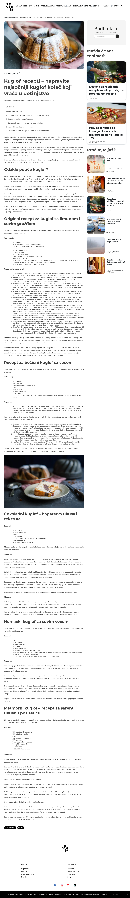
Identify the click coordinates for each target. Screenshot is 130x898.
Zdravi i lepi (21, 6)
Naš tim (24, 877)
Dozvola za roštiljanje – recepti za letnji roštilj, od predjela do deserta (106, 90)
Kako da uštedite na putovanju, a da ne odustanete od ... (115, 181)
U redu (115, 895)
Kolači (16, 73)
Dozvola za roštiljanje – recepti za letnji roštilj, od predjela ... (115, 202)
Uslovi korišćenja (27, 874)
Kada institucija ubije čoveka (113, 241)
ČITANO (115, 6)
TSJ (93, 97)
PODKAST (107, 6)
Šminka (20, 827)
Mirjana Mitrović (33, 101)
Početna (7, 17)
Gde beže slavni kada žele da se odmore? (113, 221)
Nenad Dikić (116, 251)
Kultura (89, 6)
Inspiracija (61, 6)
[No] (128, 895)
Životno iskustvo (75, 6)
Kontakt (24, 871)
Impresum (25, 869)
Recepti (97, 6)
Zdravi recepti (10, 827)
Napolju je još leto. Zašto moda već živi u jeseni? (115, 262)
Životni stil (34, 6)
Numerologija (47, 6)
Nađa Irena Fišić (101, 141)
